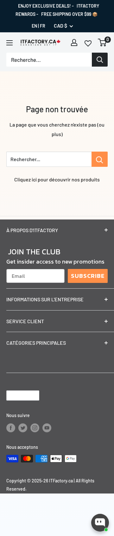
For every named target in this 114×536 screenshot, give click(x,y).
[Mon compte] (74, 42)
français (17, 395)
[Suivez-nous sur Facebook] (10, 427)
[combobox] (49, 60)
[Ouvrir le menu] (9, 42)
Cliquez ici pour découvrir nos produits (57, 179)
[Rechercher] (100, 60)
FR (42, 26)
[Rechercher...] (100, 159)
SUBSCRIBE (87, 275)
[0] (102, 42)
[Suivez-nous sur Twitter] (22, 427)
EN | (35, 26)
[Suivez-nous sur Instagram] (34, 427)
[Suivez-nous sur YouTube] (46, 427)
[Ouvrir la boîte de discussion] (100, 523)
